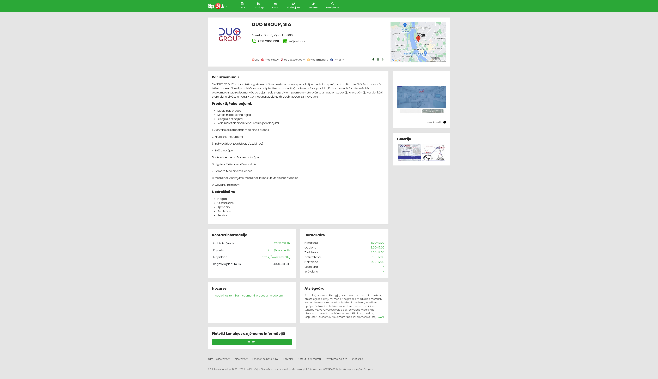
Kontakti (288, 359)
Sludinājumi (293, 7)
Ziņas (242, 7)
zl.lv (257, 59)
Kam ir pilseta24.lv (219, 359)
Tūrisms (313, 7)
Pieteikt (252, 341)
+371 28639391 (268, 41)
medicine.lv (272, 59)
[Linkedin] (383, 59)
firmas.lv (339, 59)
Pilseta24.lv (241, 359)
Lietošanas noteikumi (265, 359)
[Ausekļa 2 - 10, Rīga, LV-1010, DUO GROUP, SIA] (418, 42)
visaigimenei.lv (319, 59)
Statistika (357, 359)
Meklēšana (332, 7)
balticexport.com (294, 59)
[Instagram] (378, 59)
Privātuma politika (336, 359)
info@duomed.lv (279, 250)
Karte (275, 7)
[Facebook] (373, 59)
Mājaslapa (297, 41)
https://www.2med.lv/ (276, 257)
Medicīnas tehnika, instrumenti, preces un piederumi (249, 296)
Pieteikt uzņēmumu (309, 359)
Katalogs (259, 7)
